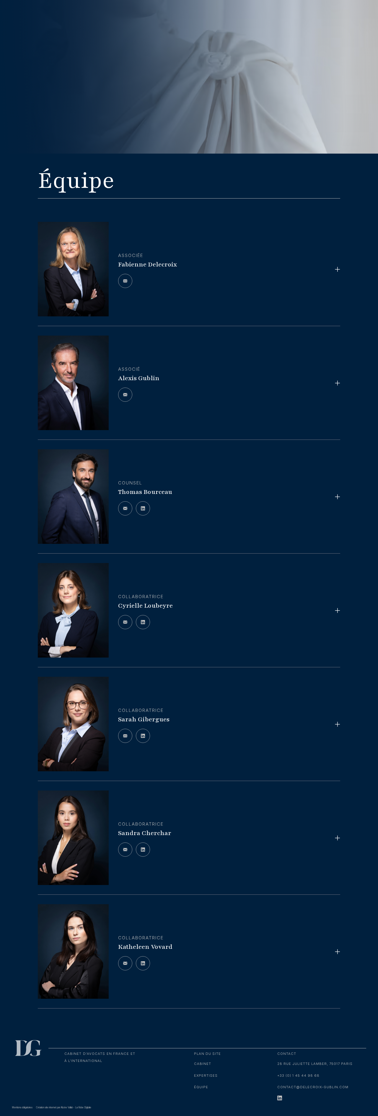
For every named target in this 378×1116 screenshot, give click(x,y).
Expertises (206, 1075)
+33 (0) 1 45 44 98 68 (298, 1075)
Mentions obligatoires (22, 1107)
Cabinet (202, 1064)
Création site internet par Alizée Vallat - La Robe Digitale (63, 1107)
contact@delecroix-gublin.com (312, 1087)
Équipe (201, 1087)
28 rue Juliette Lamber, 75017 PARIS (315, 1064)
